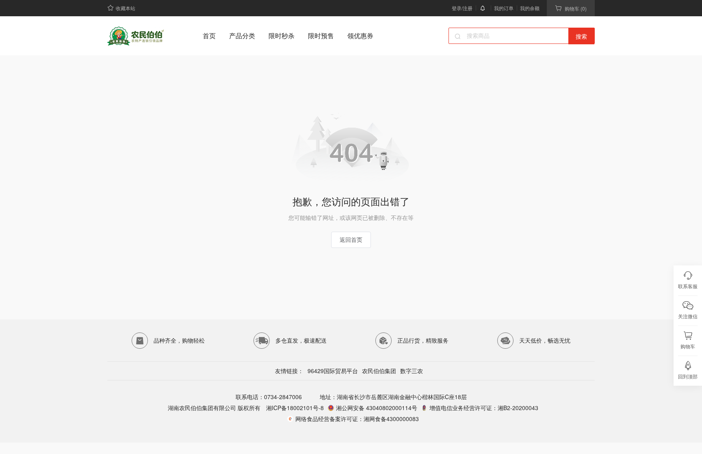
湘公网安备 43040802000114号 (376, 408)
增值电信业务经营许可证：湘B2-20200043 (483, 408)
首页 (209, 35)
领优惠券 (360, 35)
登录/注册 (462, 7)
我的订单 (504, 7)
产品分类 (242, 35)
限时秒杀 (282, 35)
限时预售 (321, 35)
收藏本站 (125, 7)
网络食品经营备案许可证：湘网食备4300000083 (357, 419)
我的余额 (530, 7)
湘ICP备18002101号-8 (294, 408)
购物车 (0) (576, 8)
